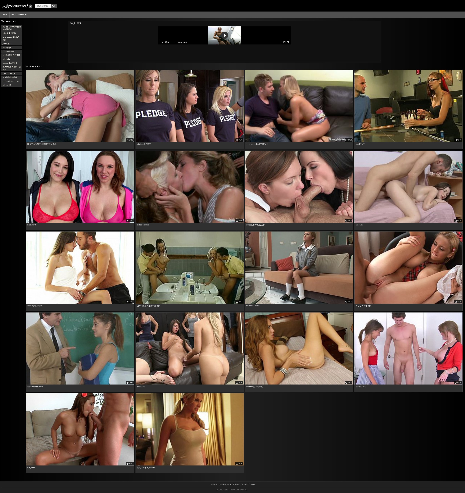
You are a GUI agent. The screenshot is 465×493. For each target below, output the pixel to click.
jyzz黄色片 (7, 44)
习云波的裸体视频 (10, 77)
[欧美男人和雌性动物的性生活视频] (80, 141)
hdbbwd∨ (6, 59)
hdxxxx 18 (7, 85)
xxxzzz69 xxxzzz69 (11, 81)
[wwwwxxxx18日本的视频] (299, 141)
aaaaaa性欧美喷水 (10, 63)
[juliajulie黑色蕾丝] (190, 141)
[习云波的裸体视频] (408, 303)
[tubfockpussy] (408, 384)
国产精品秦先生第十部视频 (12, 68)
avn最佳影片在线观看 (11, 55)
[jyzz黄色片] (408, 141)
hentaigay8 (7, 47)
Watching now (19, 14)
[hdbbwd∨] (408, 222)
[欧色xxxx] (80, 465)
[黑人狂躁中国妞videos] (190, 465)
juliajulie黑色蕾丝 (9, 33)
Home (5, 14)
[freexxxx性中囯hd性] (299, 384)
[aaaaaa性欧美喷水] (80, 303)
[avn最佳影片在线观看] (299, 222)
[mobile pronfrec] (190, 222)
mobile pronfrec (9, 51)
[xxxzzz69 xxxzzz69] (80, 384)
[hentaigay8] (80, 222)
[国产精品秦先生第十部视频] (190, 303)
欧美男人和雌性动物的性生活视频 (12, 28)
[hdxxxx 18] (190, 384)
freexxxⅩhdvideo (9, 73)
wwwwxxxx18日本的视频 (11, 38)
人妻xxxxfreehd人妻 (17, 6)
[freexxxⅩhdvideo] (299, 303)
